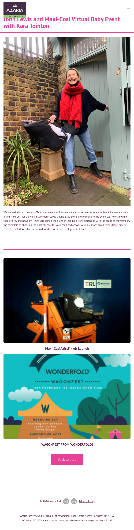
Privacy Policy (87, 501)
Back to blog (67, 459)
